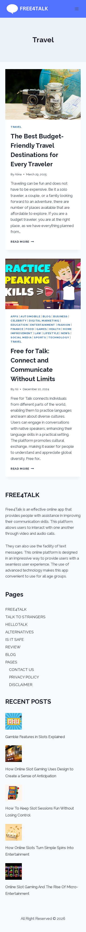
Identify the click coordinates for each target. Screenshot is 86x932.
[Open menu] (77, 8)
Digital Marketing (44, 320)
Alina (18, 174)
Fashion (64, 324)
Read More (22, 241)
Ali (16, 389)
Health (55, 329)
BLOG (10, 654)
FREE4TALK (15, 609)
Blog (47, 316)
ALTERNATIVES (19, 632)
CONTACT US (21, 669)
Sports (40, 337)
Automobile (30, 316)
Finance (17, 329)
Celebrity (18, 320)
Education (19, 324)
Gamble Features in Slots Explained (35, 736)
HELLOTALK (16, 624)
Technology (58, 337)
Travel (16, 126)
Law (38, 333)
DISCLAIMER (20, 684)
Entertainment (42, 324)
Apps (14, 316)
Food (30, 329)
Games (41, 329)
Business (60, 316)
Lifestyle (51, 333)
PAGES (11, 662)
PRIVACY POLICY (24, 677)
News (65, 333)
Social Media (21, 337)
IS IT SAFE (14, 639)
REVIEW (13, 647)
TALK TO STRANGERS (25, 617)
